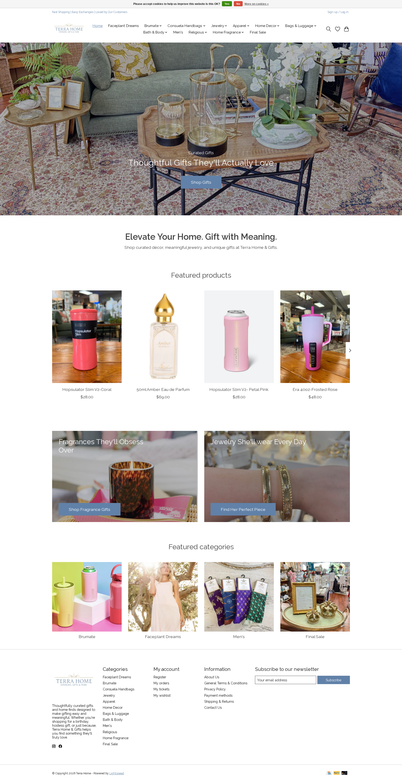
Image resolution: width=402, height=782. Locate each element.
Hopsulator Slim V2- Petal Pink (238, 389)
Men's (178, 32)
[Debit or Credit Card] (345, 773)
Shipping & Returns (219, 701)
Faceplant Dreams (123, 26)
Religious (110, 732)
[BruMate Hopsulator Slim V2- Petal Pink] (239, 336)
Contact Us (213, 707)
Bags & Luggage (116, 713)
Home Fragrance (115, 738)
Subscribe (333, 680)
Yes (226, 4)
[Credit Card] (329, 773)
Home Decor (113, 707)
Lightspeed (116, 773)
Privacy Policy (215, 689)
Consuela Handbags (118, 689)
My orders (161, 683)
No (238, 4)
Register (160, 677)
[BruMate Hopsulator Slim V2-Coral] (87, 336)
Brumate (87, 636)
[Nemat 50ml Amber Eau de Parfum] (163, 336)
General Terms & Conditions (225, 683)
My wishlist (162, 695)
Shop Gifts (201, 182)
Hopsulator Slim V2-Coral (86, 389)
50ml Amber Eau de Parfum (163, 389)
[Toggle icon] (328, 29)
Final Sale (258, 32)
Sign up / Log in (338, 12)
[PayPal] (337, 773)
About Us (211, 677)
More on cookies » (257, 4)
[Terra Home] (69, 29)
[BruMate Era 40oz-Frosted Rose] (315, 336)
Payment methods (218, 695)
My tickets (161, 689)
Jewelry (109, 695)
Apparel (109, 701)
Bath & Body (113, 720)
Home (98, 26)
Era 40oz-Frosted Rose (315, 389)
